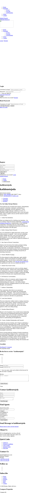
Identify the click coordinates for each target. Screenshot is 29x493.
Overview (5, 198)
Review (2, 374)
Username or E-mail (5, 104)
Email (1, 367)
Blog (4, 482)
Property (5, 479)
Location (2, 416)
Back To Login (3, 107)
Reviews (5, 201)
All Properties (9, 12)
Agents (5, 180)
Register (6, 40)
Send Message (4, 401)
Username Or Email (5, 89)
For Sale (8, 11)
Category (2, 411)
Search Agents (4, 419)
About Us (5, 442)
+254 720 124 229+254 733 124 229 (4, 459)
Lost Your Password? (5, 94)
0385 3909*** (16, 194)
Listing (4, 478)
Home (4, 7)
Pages (4, 480)
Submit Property (4, 18)
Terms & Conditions (8, 444)
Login (1, 40)
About (4, 14)
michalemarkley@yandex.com (10, 195)
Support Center (7, 446)
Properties (5, 8)
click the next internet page (21, 261)
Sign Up (2, 173)
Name (1, 365)
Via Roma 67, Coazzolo (6, 347)
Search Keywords (4, 408)
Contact (5, 15)
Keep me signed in (6, 93)
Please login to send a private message (9, 426)
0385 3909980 (7, 194)
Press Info (5, 448)
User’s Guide (6, 445)
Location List (3, 413)
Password (2, 91)
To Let (7, 10)
